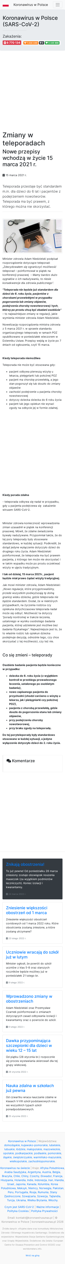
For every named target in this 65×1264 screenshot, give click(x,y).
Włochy (53, 1200)
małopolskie (34, 1149)
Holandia (20, 1180)
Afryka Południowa (52, 1168)
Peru (11, 1192)
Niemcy (33, 1188)
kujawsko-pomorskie (34, 1145)
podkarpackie (24, 1153)
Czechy (34, 1176)
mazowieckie (52, 1149)
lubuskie (9, 1149)
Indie (30, 1180)
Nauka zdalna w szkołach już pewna (30, 1088)
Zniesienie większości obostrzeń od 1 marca (26, 910)
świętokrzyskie (22, 1157)
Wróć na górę (32, 1255)
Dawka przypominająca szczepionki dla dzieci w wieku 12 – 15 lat (29, 1045)
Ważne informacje (47, 1207)
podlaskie (40, 1153)
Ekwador (46, 1176)
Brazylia (7, 1176)
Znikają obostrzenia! (25, 864)
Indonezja (41, 1180)
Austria (46, 1172)
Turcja (11, 1200)
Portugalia (21, 1192)
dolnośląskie (12, 1145)
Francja (57, 1176)
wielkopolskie (18, 1161)
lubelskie (54, 1145)
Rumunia (43, 1192)
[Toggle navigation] (57, 4)
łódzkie (20, 1149)
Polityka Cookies (18, 1211)
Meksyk (22, 1188)
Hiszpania (7, 1180)
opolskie (8, 1153)
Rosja (33, 1192)
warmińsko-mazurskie (47, 1157)
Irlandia (59, 1180)
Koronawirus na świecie (15, 1168)
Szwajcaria (29, 1196)
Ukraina (21, 1200)
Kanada (31, 1184)
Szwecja (42, 1196)
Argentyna (34, 1172)
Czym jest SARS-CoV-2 (19, 1207)
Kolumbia (43, 1184)
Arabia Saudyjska (15, 1172)
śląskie (7, 1157)
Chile (17, 1176)
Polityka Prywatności (44, 1211)
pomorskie (54, 1153)
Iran (50, 1180)
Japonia (21, 1184)
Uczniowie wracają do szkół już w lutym (32, 954)
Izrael (10, 1184)
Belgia (56, 1172)
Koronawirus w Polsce (31, 5)
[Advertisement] (32, 89)
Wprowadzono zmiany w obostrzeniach (29, 999)
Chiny (24, 1176)
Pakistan (58, 1188)
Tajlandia (54, 1196)
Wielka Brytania (37, 1200)
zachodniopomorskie (41, 1161)
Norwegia (45, 1188)
